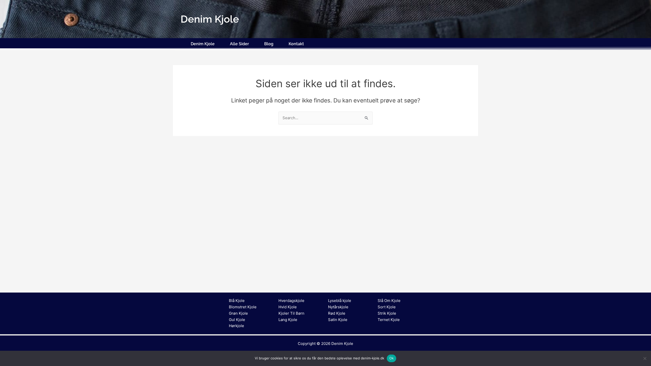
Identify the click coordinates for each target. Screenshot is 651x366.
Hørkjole (236, 325)
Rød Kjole (336, 313)
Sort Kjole (387, 306)
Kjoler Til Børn (291, 313)
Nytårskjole (338, 306)
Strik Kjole (387, 313)
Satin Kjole (337, 319)
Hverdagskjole (291, 300)
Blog (268, 43)
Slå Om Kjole (389, 300)
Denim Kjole (203, 43)
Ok (391, 358)
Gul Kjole (237, 319)
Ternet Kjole (389, 319)
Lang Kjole (287, 319)
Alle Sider (239, 43)
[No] (644, 358)
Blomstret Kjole (243, 306)
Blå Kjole (237, 300)
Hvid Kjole (287, 306)
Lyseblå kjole (339, 300)
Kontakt (296, 43)
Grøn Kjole (238, 313)
